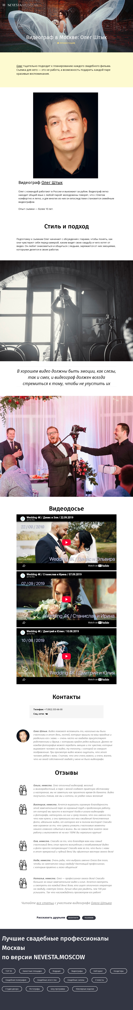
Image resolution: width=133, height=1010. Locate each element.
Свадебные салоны (75, 980)
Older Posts (66, 1003)
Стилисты (99, 980)
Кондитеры (119, 971)
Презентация (67, 43)
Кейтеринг (98, 971)
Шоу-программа (58, 989)
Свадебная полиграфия (15, 980)
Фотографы (34, 989)
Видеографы (77, 971)
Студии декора (11, 989)
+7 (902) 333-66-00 (53, 709)
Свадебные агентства (46, 980)
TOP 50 (8, 971)
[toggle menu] (4, 5)
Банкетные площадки (32, 971)
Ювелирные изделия (85, 989)
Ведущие (57, 971)
